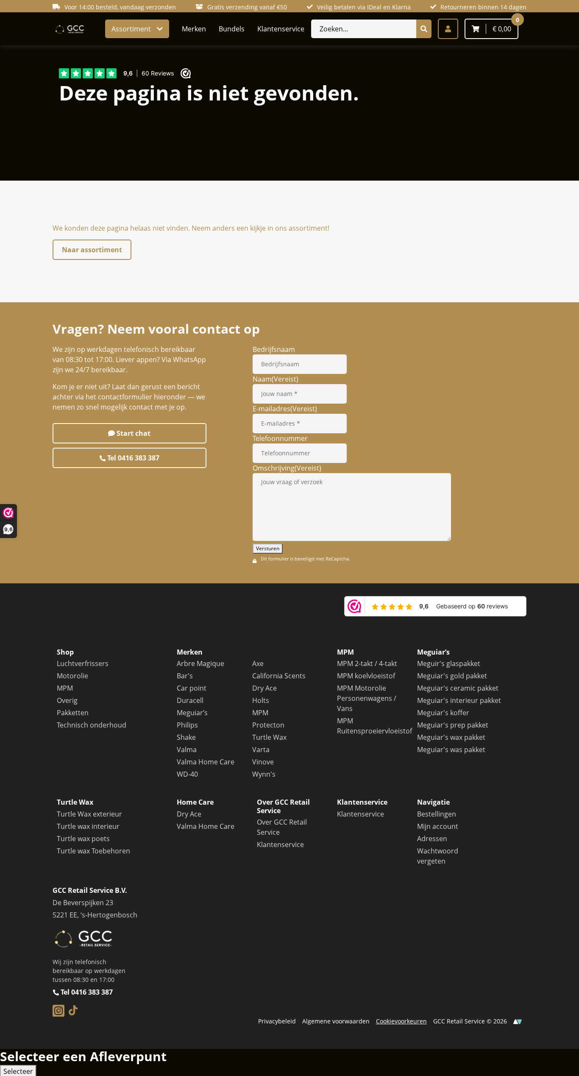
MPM (65, 688)
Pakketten (73, 712)
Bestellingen (436, 814)
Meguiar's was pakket (451, 749)
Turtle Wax (269, 737)
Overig (67, 700)
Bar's (185, 675)
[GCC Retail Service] (69, 28)
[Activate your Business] (517, 1021)
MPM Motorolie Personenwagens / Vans (366, 698)
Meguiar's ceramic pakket (457, 688)
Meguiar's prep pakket (452, 725)
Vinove (263, 762)
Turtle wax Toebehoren (93, 851)
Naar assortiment (92, 249)
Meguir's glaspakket (448, 663)
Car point (191, 688)
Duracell (190, 700)
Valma (187, 749)
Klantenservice (280, 28)
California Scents (279, 675)
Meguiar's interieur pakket (459, 700)
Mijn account (437, 826)
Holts (260, 700)
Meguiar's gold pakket (452, 675)
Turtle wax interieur (88, 826)
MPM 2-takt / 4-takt (367, 663)
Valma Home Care (205, 762)
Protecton (268, 725)
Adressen (432, 838)
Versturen (267, 548)
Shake (186, 737)
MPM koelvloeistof (366, 675)
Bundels (232, 28)
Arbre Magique (200, 663)
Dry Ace (264, 688)
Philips (187, 725)
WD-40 (187, 774)
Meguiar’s (192, 712)
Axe (258, 663)
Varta (261, 749)
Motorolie (72, 675)
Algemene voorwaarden (336, 1021)
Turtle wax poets (83, 838)
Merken (194, 28)
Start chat (132, 433)
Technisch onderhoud (91, 725)
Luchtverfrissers (83, 663)
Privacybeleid (277, 1021)
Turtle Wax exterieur (89, 814)
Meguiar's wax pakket (451, 737)
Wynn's (264, 774)
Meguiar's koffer (443, 712)
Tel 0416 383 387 (132, 458)
